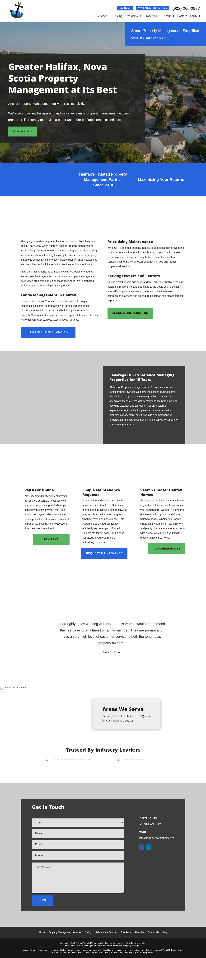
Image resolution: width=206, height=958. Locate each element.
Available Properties (152, 8)
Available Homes (167, 548)
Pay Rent (125, 8)
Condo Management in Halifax (48, 294)
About (167, 16)
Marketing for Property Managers (125, 945)
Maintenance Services (106, 932)
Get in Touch (170, 438)
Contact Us (153, 932)
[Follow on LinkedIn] (148, 847)
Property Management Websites (91, 945)
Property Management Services (65, 932)
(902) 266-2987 (186, 8)
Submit (42, 900)
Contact (182, 16)
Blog (164, 932)
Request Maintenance (104, 553)
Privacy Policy (140, 943)
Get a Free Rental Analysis (48, 332)
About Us (139, 932)
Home (42, 932)
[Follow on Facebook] (141, 847)
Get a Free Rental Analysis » (148, 37)
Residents (132, 16)
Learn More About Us (130, 312)
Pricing (118, 16)
